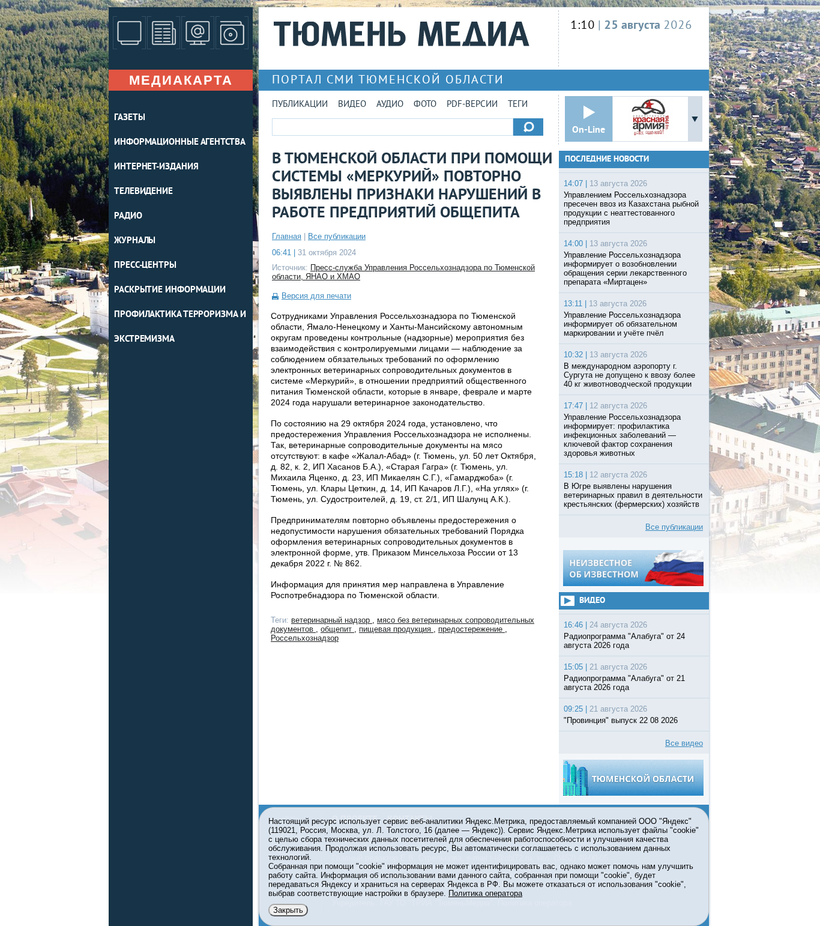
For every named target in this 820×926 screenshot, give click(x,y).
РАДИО (128, 216)
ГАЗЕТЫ (129, 118)
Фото (425, 104)
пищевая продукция (396, 629)
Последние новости (607, 159)
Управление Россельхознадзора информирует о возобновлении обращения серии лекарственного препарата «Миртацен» (625, 268)
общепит (337, 629)
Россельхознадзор (305, 638)
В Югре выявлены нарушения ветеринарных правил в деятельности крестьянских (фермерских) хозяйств (633, 495)
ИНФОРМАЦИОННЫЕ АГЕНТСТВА (180, 142)
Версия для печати (316, 295)
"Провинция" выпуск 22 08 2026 (621, 720)
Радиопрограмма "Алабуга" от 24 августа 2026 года (624, 641)
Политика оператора (485, 893)
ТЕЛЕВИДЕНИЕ (143, 192)
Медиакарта (181, 80)
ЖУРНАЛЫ (134, 241)
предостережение (471, 629)
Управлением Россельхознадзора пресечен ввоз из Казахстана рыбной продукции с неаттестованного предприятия (631, 208)
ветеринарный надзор (331, 620)
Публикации (300, 104)
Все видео (684, 743)
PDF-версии (472, 104)
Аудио (389, 104)
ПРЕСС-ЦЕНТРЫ (145, 265)
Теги (518, 104)
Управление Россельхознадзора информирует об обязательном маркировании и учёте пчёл (622, 323)
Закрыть (288, 910)
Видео (352, 104)
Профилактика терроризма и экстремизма (180, 327)
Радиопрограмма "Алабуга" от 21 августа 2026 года (624, 683)
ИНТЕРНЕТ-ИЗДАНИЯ (156, 167)
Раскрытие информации (170, 290)
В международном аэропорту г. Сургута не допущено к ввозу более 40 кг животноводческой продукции (629, 375)
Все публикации (337, 236)
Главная (286, 236)
